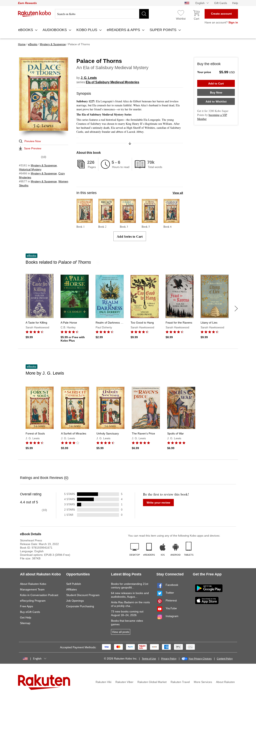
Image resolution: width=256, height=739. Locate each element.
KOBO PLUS (87, 30)
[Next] (236, 309)
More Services (203, 682)
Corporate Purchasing (80, 606)
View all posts (120, 631)
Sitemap (25, 623)
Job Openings (75, 600)
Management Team (32, 589)
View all (178, 192)
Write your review (158, 502)
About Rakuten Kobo (33, 583)
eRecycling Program (33, 600)
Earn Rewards (27, 3)
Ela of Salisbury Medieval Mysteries (112, 82)
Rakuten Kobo (34, 13)
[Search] (144, 14)
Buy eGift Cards (30, 611)
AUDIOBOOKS (55, 30)
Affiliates (71, 589)
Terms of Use (149, 658)
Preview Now (32, 141)
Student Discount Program (83, 595)
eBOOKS (26, 30)
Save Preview (32, 148)
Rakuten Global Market (152, 682)
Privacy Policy (168, 658)
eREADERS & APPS (124, 30)
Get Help (25, 617)
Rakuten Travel (180, 682)
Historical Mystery (30, 169)
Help (235, 3)
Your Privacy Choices (200, 658)
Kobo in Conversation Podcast (39, 595)
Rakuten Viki (103, 682)
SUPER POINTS (163, 30)
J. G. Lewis (89, 77)
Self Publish (73, 583)
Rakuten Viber (124, 682)
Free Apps (26, 606)
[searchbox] (102, 14)
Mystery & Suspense (44, 165)
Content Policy (225, 658)
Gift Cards (220, 3)
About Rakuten (225, 682)
